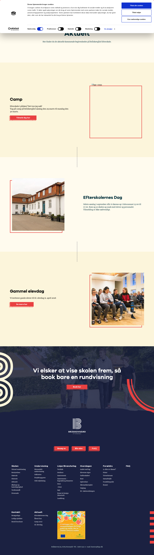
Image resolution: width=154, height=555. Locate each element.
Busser (105, 485)
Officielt (15, 482)
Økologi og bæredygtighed (17, 486)
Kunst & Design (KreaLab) (63, 494)
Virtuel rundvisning (19, 469)
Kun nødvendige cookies (136, 19)
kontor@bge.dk (97, 547)
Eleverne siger (85, 472)
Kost (81, 479)
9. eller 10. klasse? (109, 469)
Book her (77, 387)
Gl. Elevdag (38, 525)
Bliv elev (79, 448)
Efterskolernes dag (41, 515)
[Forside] (77, 426)
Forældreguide (108, 482)
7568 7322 (80, 547)
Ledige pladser (17, 518)
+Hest (59, 487)
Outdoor (60, 472)
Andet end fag (85, 469)
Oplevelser (84, 482)
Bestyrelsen (16, 472)
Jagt (58, 490)
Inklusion (37, 474)
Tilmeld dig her (23, 118)
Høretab (14, 475)
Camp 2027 (38, 522)
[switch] (61, 29)
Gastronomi (61, 475)
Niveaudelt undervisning (39, 470)
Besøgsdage (16, 515)
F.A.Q (94, 448)
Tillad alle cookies (136, 5)
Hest (59, 484)
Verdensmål (16, 490)
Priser (105, 472)
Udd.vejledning (39, 481)
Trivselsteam (108, 475)
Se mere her (21, 304)
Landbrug (60, 498)
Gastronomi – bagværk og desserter (65, 480)
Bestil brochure (17, 522)
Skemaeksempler (86, 485)
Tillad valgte (136, 12)
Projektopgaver (40, 478)
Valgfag (83, 488)
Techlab (60, 469)
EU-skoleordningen (87, 491)
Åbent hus (38, 518)
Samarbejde (107, 479)
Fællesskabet (85, 475)
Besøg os (61, 448)
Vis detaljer (108, 29)
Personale (15, 493)
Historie (15, 479)
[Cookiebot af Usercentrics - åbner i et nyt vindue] (13, 29)
